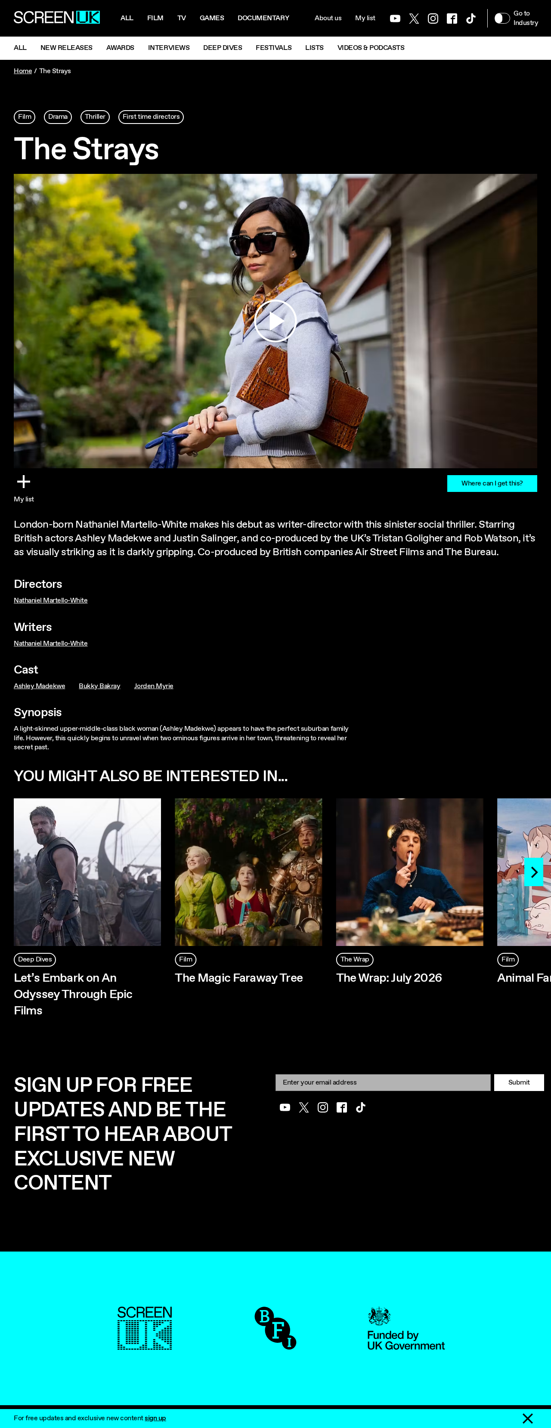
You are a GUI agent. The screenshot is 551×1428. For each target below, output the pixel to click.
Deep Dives (222, 48)
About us (328, 18)
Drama (58, 116)
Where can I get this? (492, 483)
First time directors (151, 116)
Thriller (95, 116)
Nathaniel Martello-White (50, 600)
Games (212, 18)
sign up (155, 1418)
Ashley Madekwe (39, 686)
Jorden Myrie (153, 686)
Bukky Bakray (99, 686)
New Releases (66, 48)
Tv (181, 18)
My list (365, 18)
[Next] (533, 872)
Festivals (273, 48)
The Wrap (355, 959)
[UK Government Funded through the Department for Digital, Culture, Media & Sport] (406, 1345)
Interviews (168, 48)
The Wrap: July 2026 (389, 978)
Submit (519, 1082)
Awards (120, 48)
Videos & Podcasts (371, 48)
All (127, 18)
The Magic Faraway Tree (239, 978)
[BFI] (275, 1345)
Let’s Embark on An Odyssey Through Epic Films (73, 994)
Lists (314, 48)
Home (23, 71)
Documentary (263, 18)
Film (155, 18)
